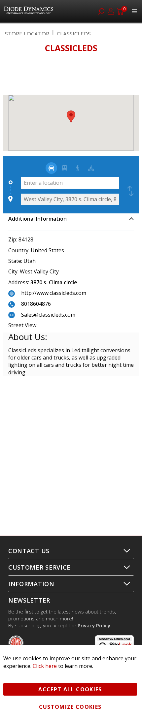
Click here (45, 666)
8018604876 (36, 303)
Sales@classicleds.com (48, 314)
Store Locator (27, 34)
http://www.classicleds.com (53, 293)
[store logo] (29, 11)
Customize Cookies (70, 706)
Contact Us (29, 551)
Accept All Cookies (70, 689)
